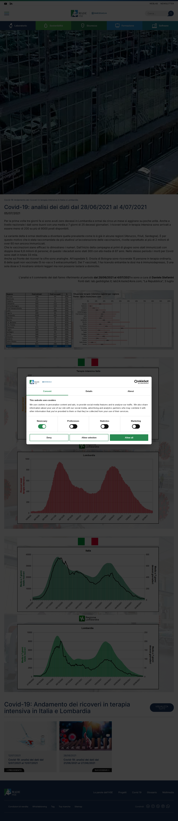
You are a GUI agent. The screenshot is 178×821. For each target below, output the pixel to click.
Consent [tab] (47, 391)
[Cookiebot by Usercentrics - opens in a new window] (136, 382)
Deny (49, 437)
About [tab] (131, 391)
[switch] (73, 426)
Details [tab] (89, 391)
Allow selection (89, 437)
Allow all (129, 437)
